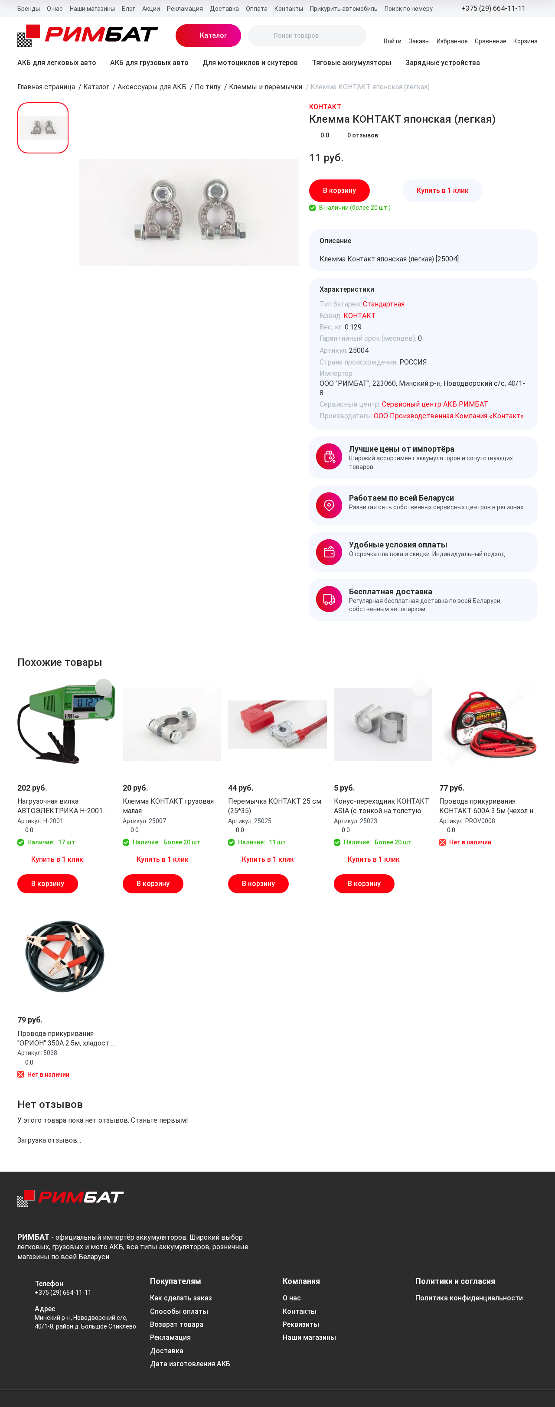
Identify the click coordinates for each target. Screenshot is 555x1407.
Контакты (288, 8)
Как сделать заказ (181, 1298)
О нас (55, 8)
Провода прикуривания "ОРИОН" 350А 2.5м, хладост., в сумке (64, 1039)
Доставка (224, 8)
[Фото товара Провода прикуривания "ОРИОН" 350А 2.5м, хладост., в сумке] (66, 956)
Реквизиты (301, 1324)
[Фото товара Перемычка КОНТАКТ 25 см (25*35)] (277, 724)
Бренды (28, 8)
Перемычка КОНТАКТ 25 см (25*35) (274, 806)
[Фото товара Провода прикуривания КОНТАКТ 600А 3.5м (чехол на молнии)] (488, 724)
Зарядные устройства (442, 63)
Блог (128, 8)
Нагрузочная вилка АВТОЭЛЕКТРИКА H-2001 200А (60, 806)
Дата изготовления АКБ (190, 1364)
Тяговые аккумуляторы (352, 63)
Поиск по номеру (409, 8)
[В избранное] (498, 190)
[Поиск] (262, 35)
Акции (151, 8)
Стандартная (384, 304)
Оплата (257, 8)
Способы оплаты (179, 1311)
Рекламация (185, 8)
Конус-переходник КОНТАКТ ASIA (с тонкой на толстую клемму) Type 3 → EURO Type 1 (381, 806)
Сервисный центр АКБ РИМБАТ (435, 404)
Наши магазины (92, 8)
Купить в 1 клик (443, 190)
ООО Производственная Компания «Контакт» (449, 416)
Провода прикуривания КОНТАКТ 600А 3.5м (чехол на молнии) (488, 806)
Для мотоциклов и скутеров (250, 63)
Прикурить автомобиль (344, 8)
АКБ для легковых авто (56, 63)
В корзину (339, 190)
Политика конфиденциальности (469, 1298)
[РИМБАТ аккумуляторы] (87, 35)
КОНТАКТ (325, 107)
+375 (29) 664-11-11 (63, 1292)
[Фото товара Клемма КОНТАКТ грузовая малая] (172, 724)
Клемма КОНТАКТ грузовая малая (168, 806)
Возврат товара (176, 1324)
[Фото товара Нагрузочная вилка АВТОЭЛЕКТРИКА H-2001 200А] (66, 724)
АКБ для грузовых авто (149, 63)
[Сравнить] (522, 190)
